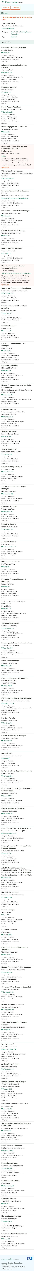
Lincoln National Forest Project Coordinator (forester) (13, 1083)
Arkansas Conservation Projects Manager (14, 66)
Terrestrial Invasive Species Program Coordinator (16, 1124)
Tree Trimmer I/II (8, 1044)
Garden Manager (8, 910)
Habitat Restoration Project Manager (16, 967)
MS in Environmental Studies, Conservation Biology (13, 267)
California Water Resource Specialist (16, 987)
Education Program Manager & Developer (13, 580)
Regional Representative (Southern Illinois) (15, 192)
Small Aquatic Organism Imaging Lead (16, 643)
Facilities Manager (8, 326)
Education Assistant (9, 929)
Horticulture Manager (10, 892)
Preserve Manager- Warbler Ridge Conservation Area (15, 679)
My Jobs (5, 13)
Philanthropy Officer (9, 365)
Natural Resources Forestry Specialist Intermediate (16, 386)
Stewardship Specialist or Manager (15, 211)
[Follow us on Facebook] (28, 1258)
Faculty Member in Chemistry (13, 808)
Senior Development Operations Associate (14, 307)
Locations (16, 8)
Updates (10, 1263)
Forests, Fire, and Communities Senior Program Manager (16, 847)
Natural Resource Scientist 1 (12, 1004)
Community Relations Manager (13, 47)
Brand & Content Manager (11, 1145)
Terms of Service (6, 1265)
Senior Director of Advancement (14, 1234)
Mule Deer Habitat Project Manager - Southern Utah (16, 789)
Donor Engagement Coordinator (14, 127)
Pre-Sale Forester (8, 718)
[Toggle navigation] (3, 2)
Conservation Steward (10, 623)
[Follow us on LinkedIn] (31, 1258)
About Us (4, 1263)
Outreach (14, 37)
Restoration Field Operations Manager (16, 771)
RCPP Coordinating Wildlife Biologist (16, 698)
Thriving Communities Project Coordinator (13, 602)
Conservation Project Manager (13, 230)
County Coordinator (9, 449)
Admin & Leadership (18, 32)
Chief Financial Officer (10, 1181)
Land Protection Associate (11, 248)
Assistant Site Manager (10, 1064)
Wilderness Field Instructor (12, 171)
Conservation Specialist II (11, 467)
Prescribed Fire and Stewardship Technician (14, 948)
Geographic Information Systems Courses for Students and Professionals (14, 148)
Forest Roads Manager (10, 660)
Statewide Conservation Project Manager (14, 487)
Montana (11, 29)
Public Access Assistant (10, 107)
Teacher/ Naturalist (9, 431)
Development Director (10, 561)
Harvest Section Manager (11, 1216)
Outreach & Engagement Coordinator (16, 288)
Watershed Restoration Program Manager (14, 1023)
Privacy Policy (18, 1263)
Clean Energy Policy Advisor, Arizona (16, 828)
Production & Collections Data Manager (13, 344)
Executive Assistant (9, 506)
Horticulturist (6, 753)
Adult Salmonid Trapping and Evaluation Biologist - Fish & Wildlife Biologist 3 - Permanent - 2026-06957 (16, 870)
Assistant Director (8, 542)
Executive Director (8, 87)
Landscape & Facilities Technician (14, 1104)
